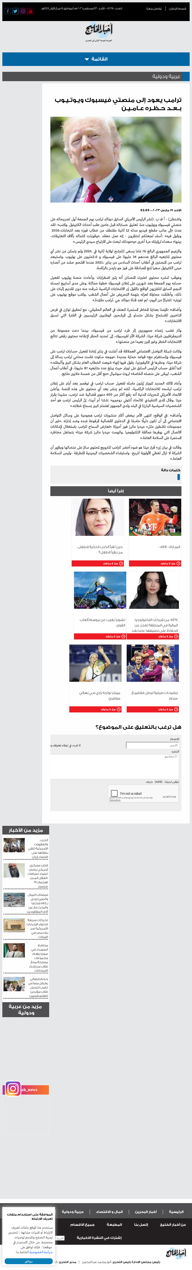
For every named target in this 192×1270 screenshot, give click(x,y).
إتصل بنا (141, 1225)
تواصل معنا (154, 8)
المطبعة (114, 1225)
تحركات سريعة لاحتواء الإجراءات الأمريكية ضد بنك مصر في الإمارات (37, 928)
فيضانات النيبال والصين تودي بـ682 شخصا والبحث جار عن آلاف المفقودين (37, 903)
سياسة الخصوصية (41, 1252)
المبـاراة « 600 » (169, 547)
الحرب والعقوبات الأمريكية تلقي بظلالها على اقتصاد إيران (38, 848)
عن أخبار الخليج (173, 1225)
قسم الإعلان (177, 8)
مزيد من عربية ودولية (25, 1010)
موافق (29, 1261)
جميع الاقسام (82, 1225)
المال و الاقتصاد (109, 1212)
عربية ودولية (73, 1212)
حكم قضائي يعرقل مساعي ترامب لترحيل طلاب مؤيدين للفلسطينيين (38, 987)
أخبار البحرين (146, 1212)
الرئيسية (176, 1212)
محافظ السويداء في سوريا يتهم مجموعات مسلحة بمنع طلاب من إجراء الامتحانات (38, 957)
